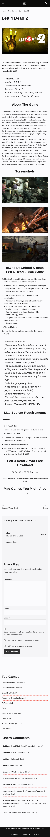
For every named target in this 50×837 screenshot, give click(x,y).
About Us (14, 835)
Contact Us (26, 835)
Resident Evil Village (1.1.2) (12, 723)
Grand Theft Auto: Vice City (12, 688)
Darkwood (14, 759)
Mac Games (12, 11)
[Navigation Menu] (3, 3)
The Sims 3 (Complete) (16, 800)
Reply (43, 534)
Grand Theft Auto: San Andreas (13, 683)
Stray (4, 708)
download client (18, 282)
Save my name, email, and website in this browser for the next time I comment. (24, 633)
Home (4, 11)
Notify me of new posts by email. (19, 646)
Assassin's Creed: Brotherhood (13, 698)
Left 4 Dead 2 (14, 785)
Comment (8, 579)
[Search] (46, 3)
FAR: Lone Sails (8, 703)
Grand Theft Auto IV (9, 693)
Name (7, 608)
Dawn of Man (7, 718)
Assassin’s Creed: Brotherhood (20, 778)
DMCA (36, 835)
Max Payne (6, 729)
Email (7, 618)
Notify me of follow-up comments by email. (23, 640)
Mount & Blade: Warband (11, 713)
